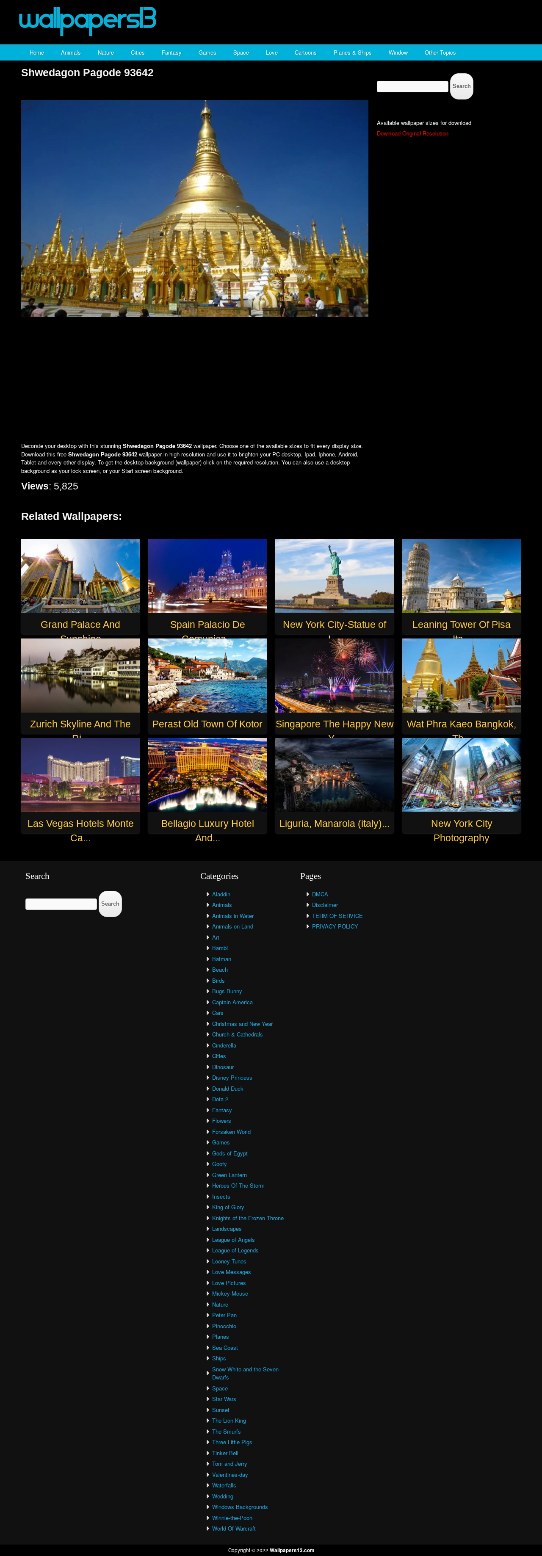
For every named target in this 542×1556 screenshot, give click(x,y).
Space (241, 52)
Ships (219, 1358)
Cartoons (306, 52)
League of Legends (235, 1250)
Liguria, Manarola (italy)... (334, 823)
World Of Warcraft (234, 1528)
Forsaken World (231, 1132)
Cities (138, 52)
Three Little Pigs (232, 1442)
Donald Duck (227, 1088)
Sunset (221, 1410)
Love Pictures (229, 1283)
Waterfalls (224, 1485)
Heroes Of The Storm (238, 1185)
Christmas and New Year (242, 1024)
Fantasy (172, 52)
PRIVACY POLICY (335, 926)
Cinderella (224, 1045)
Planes (220, 1336)
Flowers (221, 1121)
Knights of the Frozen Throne (248, 1218)
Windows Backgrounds (240, 1507)
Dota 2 (220, 1099)
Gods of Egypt (230, 1153)
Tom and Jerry (229, 1463)
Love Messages (231, 1272)
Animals (71, 52)
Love (272, 52)
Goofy (219, 1164)
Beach (220, 969)
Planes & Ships (353, 52)
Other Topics (440, 52)
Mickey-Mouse (230, 1293)
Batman (221, 959)
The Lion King (229, 1420)
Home (37, 52)
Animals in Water (233, 916)
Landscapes (227, 1228)
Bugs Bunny (227, 991)
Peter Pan (224, 1315)
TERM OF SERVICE (337, 916)
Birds (218, 980)
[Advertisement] (271, 380)
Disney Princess (232, 1077)
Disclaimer (325, 905)
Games (207, 52)
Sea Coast (225, 1347)
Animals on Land (232, 926)
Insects (221, 1196)
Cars (218, 1013)
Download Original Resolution (412, 133)
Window (398, 52)
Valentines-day (230, 1474)
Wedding (222, 1496)
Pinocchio (224, 1326)
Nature (106, 52)
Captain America (232, 1002)
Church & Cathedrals (237, 1034)
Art (215, 937)
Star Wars (224, 1399)
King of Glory (228, 1207)
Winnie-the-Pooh (232, 1518)
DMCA (320, 894)
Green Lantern (229, 1175)
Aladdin (221, 894)
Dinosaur (223, 1067)
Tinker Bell (225, 1453)
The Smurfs (226, 1431)
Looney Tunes (229, 1261)
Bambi (220, 948)
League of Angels (233, 1239)
